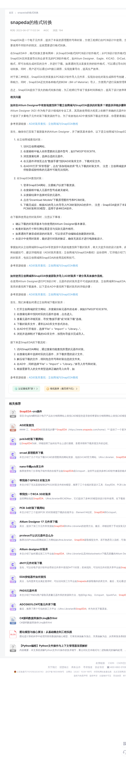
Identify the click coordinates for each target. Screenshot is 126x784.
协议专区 (99, 667)
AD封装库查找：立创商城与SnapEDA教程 (53, 123)
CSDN (111, 663)
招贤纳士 (64, 667)
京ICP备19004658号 (54, 671)
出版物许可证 (105, 675)
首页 (11, 13)
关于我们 (52, 667)
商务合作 (76, 667)
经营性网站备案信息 (103, 671)
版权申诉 (93, 675)
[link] (11, 12)
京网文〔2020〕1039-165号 (79, 671)
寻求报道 (87, 667)
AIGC (46, 30)
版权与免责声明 (81, 675)
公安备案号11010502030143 (30, 671)
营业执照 (117, 675)
